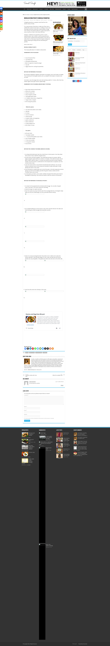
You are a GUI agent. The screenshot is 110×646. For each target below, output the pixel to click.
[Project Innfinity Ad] (66, 3)
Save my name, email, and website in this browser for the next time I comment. (39, 418)
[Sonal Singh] (30, 3)
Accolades (46, 9)
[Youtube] (78, 81)
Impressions (77, 52)
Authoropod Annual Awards (80, 62)
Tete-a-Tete (52, 9)
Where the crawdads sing (57, 375)
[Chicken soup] (25, 454)
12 (28, 450)
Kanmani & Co (77, 68)
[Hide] (0, 31)
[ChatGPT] (48, 348)
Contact (68, 9)
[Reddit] (1, 13)
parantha (45, 352)
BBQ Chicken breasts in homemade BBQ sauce (58, 42)
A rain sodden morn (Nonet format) (49, 437)
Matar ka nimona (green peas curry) (58, 31)
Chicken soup (32, 452)
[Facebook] (25, 348)
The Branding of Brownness (80, 73)
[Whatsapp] (35, 348)
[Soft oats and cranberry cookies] (25, 434)
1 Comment (45, 20)
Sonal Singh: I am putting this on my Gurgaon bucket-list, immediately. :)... (82, 434)
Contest (64, 9)
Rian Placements (75, 9)
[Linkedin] (30, 348)
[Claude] (50, 348)
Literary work (35, 9)
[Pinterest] (33, 348)
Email (25, 410)
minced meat (32, 352)
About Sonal (29, 9)
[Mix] (1, 23)
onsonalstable (39, 352)
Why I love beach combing (49, 545)
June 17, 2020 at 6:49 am (60, 381)
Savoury (31, 14)
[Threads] (45, 348)
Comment (26, 395)
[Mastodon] (1, 21)
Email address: (71, 41)
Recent (69, 49)
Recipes (41, 9)
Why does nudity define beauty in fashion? (31, 447)
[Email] (40, 348)
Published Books (58, 9)
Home (24, 9)
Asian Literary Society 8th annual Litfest (66, 439)
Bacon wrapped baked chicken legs (57, 53)
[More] (53, 348)
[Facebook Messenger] (43, 348)
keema (27, 352)
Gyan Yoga (43, 433)
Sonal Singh (27, 20)
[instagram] (81, 81)
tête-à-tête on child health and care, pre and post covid (46, 443)
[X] (28, 348)
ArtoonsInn (85, 643)
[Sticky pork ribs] (25, 441)
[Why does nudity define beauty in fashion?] (25, 447)
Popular (73, 49)
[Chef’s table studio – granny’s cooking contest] (25, 460)
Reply (62, 385)
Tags (83, 49)
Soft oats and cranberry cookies (32, 434)
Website (25, 414)
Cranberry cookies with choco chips (31, 375)
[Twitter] (38, 348)
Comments (79, 49)
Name (25, 406)
